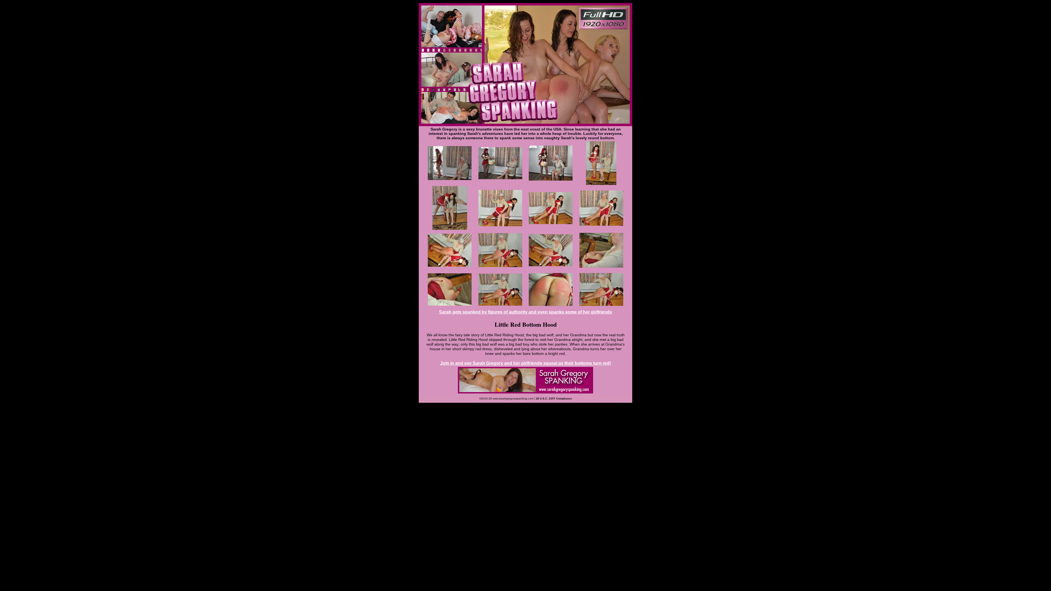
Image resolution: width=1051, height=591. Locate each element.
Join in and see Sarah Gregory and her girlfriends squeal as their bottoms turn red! (525, 363)
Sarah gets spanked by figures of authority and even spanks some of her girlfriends (525, 312)
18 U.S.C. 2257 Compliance (554, 398)
